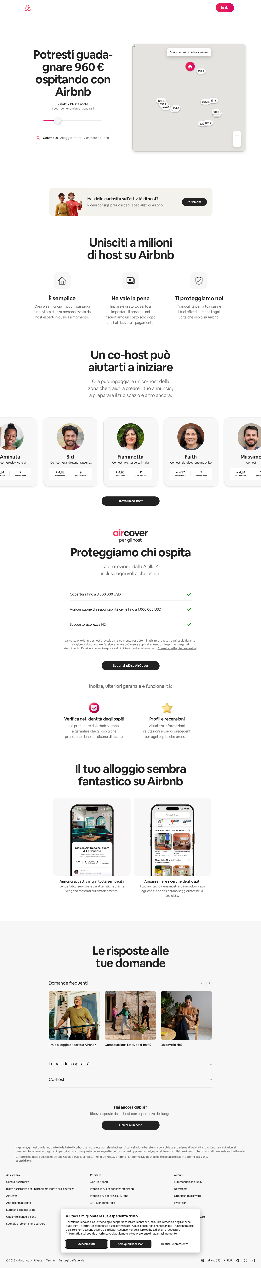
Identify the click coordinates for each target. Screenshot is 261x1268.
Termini (50, 1260)
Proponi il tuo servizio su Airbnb (109, 1196)
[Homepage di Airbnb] (28, 7)
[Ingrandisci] (237, 135)
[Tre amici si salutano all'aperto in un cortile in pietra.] (130, 1015)
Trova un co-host (130, 501)
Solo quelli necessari (130, 1244)
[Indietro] (202, 983)
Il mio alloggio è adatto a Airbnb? (72, 1045)
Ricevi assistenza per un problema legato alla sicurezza (40, 1189)
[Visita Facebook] (237, 1260)
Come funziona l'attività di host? (128, 1045)
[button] (131, 1065)
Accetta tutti (86, 1244)
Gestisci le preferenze (174, 1244)
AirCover (11, 1196)
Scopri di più (23, 1160)
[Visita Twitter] (245, 1260)
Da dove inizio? (171, 1045)
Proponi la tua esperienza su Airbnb (112, 1189)
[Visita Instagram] (253, 1260)
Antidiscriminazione (18, 1203)
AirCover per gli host (102, 1203)
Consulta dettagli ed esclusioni (177, 648)
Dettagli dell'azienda (72, 1260)
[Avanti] (209, 983)
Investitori (180, 1203)
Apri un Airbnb (99, 1182)
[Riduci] (237, 143)
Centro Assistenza (17, 1182)
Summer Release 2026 (188, 1182)
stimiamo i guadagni (81, 108)
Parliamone (194, 202)
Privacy (37, 1260)
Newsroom (181, 1189)
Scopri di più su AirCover (130, 666)
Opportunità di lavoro (187, 1196)
